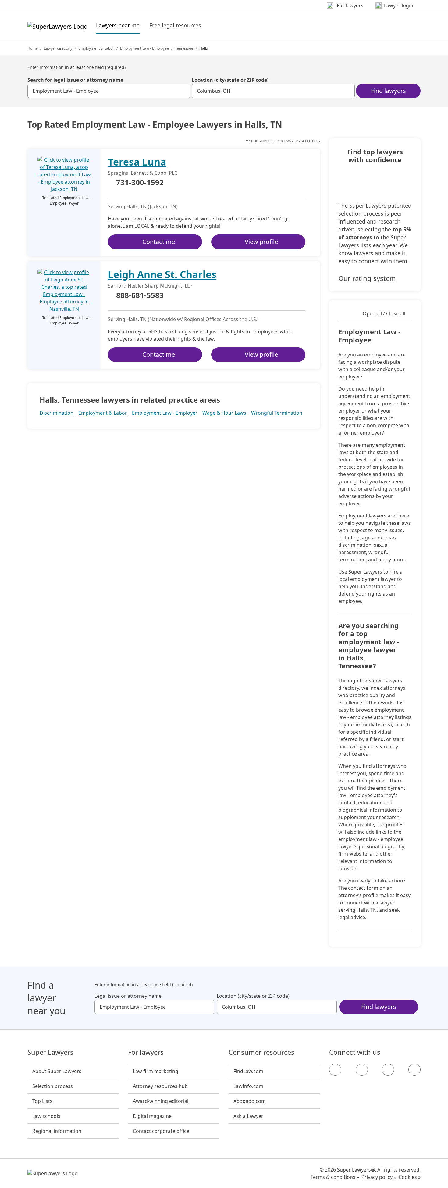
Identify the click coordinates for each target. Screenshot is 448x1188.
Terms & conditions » (335, 1177)
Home (32, 48)
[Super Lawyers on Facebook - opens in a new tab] (335, 1070)
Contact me (158, 242)
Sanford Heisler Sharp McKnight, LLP (150, 285)
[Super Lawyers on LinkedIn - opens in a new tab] (414, 1070)
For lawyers (146, 1052)
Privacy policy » (378, 1177)
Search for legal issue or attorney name (75, 80)
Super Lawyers (50, 1052)
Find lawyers (388, 91)
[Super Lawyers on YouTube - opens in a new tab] (388, 1070)
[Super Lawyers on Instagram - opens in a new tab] (362, 1070)
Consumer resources (261, 1052)
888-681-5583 (140, 295)
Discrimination (56, 413)
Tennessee (184, 48)
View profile (261, 242)
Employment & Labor (96, 48)
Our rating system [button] (367, 278)
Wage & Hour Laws (224, 413)
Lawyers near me (118, 25)
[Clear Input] (183, 91)
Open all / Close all (384, 313)
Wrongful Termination (276, 413)
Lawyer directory (58, 48)
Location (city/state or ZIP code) (230, 80)
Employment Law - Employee (144, 48)
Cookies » (410, 1177)
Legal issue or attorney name (128, 996)
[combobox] (108, 91)
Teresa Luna (137, 161)
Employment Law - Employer (164, 413)
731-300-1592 (140, 182)
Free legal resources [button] (175, 25)
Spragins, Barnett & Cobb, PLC (142, 173)
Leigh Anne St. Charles (162, 274)
